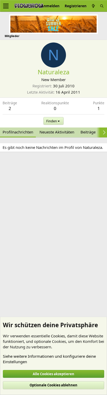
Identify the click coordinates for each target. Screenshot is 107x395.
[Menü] (6, 6)
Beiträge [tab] (88, 132)
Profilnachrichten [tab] (18, 132)
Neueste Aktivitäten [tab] (56, 132)
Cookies (58, 335)
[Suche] (102, 6)
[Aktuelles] (93, 6)
